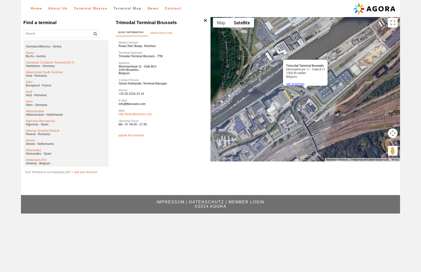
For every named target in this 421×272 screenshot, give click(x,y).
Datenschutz (206, 202)
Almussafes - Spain (38, 153)
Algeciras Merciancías (40, 121)
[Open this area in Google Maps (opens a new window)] (220, 158)
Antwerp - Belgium (38, 163)
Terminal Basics (90, 8)
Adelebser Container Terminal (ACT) (50, 62)
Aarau (30, 53)
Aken (29, 101)
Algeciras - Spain (37, 124)
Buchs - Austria (36, 56)
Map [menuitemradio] (221, 22)
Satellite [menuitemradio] (242, 22)
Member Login (247, 202)
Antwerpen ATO (36, 160)
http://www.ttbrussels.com (135, 114)
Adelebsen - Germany (40, 66)
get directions (295, 84)
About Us (58, 8)
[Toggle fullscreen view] (393, 23)
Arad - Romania (36, 75)
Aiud (29, 92)
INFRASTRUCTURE (161, 33)
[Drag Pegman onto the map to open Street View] (393, 151)
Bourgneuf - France (38, 85)
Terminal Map (128, 8)
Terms (395, 159)
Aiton (29, 82)
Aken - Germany (36, 105)
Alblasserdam (35, 111)
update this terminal (131, 135)
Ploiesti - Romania (38, 134)
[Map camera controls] (393, 133)
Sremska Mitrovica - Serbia (43, 46)
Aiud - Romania (36, 95)
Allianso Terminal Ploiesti (42, 130)
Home (36, 8)
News (153, 8)
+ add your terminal (84, 172)
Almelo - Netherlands (40, 144)
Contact (173, 8)
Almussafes (33, 150)
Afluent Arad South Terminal (44, 72)
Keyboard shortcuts (337, 159)
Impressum (170, 202)
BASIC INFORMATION (130, 32)
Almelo (30, 140)
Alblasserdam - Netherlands (44, 114)
